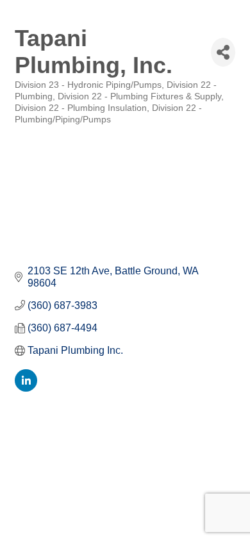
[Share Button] (223, 52)
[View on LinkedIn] (26, 388)
